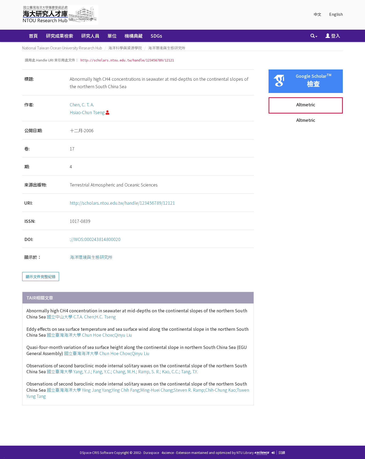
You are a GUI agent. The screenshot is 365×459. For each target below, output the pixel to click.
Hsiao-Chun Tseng (87, 112)
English (336, 14)
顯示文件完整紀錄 (41, 276)
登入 (335, 35)
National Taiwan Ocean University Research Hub (62, 47)
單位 (112, 35)
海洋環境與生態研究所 (166, 47)
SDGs (156, 35)
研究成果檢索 (59, 35)
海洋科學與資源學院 (125, 47)
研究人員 (90, 35)
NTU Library (245, 452)
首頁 (33, 35)
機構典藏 (134, 35)
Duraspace (151, 452)
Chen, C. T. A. (82, 104)
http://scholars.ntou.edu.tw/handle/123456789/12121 (122, 203)
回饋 (282, 452)
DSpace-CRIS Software (96, 452)
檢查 (313, 84)
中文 (317, 14)
